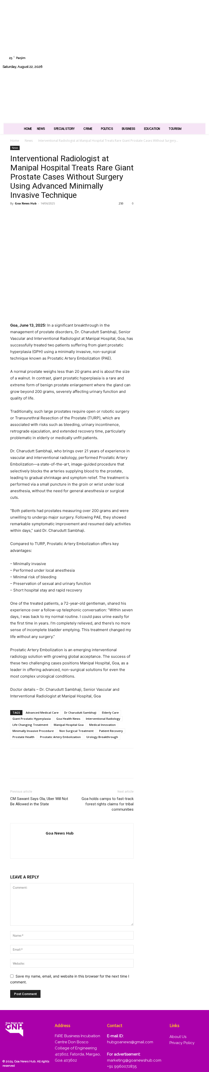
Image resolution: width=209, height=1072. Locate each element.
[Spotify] (173, 49)
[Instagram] (160, 49)
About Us (177, 1036)
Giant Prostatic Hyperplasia (31, 719)
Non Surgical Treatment (76, 731)
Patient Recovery (111, 731)
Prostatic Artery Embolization (60, 737)
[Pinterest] (39, 215)
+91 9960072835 (122, 1066)
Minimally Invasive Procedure (33, 731)
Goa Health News (68, 719)
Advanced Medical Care (42, 712)
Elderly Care (110, 712)
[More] (74, 215)
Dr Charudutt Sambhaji (80, 712)
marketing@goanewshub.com (134, 1060)
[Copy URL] (62, 215)
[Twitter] (186, 49)
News (29, 140)
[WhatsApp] (147, 62)
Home (14, 140)
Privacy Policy (181, 1043)
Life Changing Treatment (30, 725)
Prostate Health (23, 737)
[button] (200, 75)
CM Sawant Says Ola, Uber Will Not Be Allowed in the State (39, 801)
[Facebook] (147, 49)
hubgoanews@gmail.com (130, 1042)
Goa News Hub (25, 203)
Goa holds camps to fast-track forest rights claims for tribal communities (108, 804)
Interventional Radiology (103, 719)
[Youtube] (160, 62)
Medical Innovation (102, 725)
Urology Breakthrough (102, 737)
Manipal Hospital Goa (69, 725)
